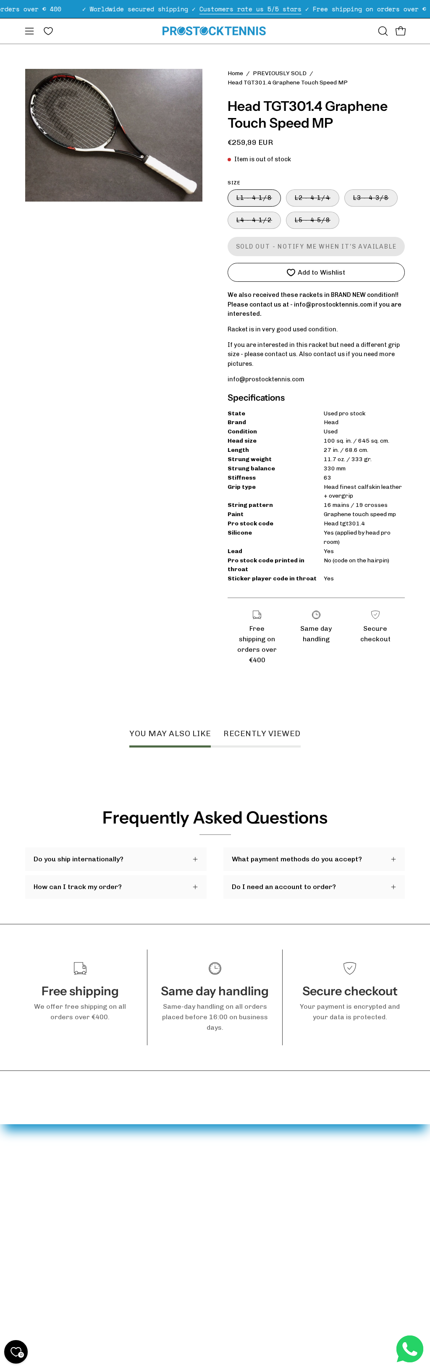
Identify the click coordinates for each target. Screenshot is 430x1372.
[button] (382, 31)
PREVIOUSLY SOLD (280, 73)
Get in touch (44, 1175)
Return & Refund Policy (39, 1272)
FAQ (31, 1161)
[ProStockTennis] (215, 30)
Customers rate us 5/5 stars (250, 8)
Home (235, 73)
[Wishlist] (48, 31)
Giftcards (100, 1200)
